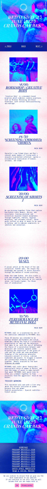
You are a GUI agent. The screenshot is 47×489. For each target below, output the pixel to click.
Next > (39, 46)
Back (23, 46)
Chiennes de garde (12, 363)
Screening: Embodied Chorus (23, 141)
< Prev (8, 46)
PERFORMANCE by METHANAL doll (24, 320)
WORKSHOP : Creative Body (24, 89)
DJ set (23, 260)
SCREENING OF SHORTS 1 (23, 198)
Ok (17, 485)
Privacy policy (27, 485)
